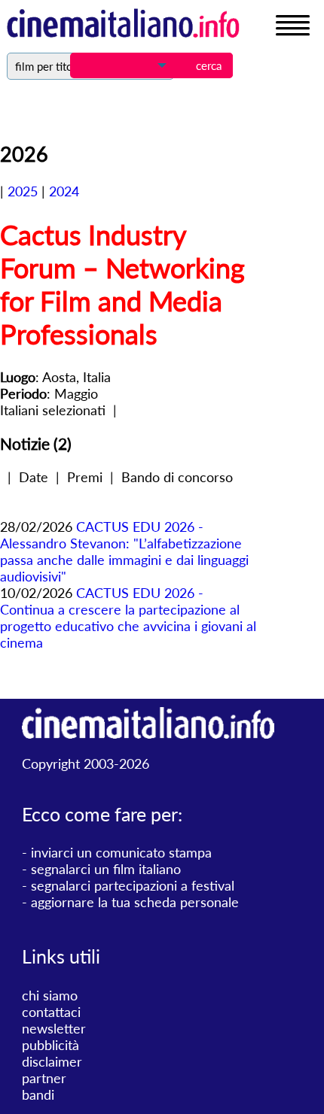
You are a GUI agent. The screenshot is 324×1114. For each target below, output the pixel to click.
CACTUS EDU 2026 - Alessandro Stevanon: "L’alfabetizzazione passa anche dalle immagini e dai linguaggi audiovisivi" (124, 551)
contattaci (51, 1011)
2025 (23, 191)
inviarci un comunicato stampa (121, 852)
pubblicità (50, 1045)
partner (44, 1078)
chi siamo (50, 995)
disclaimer (52, 1061)
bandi (38, 1094)
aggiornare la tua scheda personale (135, 902)
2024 (64, 191)
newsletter (54, 1028)
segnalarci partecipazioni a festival (132, 885)
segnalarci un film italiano (106, 869)
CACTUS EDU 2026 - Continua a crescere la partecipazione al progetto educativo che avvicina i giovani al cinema (128, 617)
